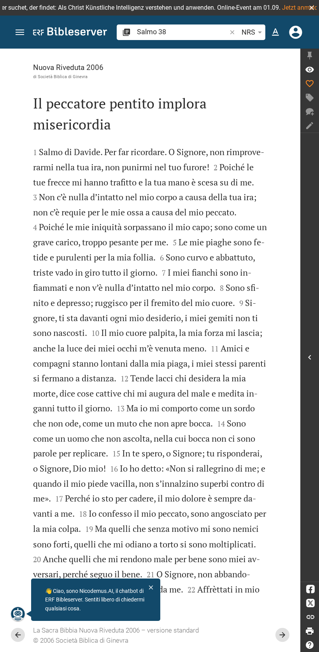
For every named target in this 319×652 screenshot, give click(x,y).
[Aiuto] (309, 645)
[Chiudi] (151, 587)
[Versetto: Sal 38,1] (309, 70)
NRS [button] (248, 32)
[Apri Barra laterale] (309, 357)
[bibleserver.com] (70, 32)
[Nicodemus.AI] (18, 614)
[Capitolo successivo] (282, 635)
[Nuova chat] (309, 112)
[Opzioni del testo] (275, 32)
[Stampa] (309, 631)
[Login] (295, 32)
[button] (311, 8)
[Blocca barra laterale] (309, 56)
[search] (182, 32)
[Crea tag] (309, 98)
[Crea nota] (309, 126)
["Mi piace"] (309, 84)
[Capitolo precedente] (18, 635)
